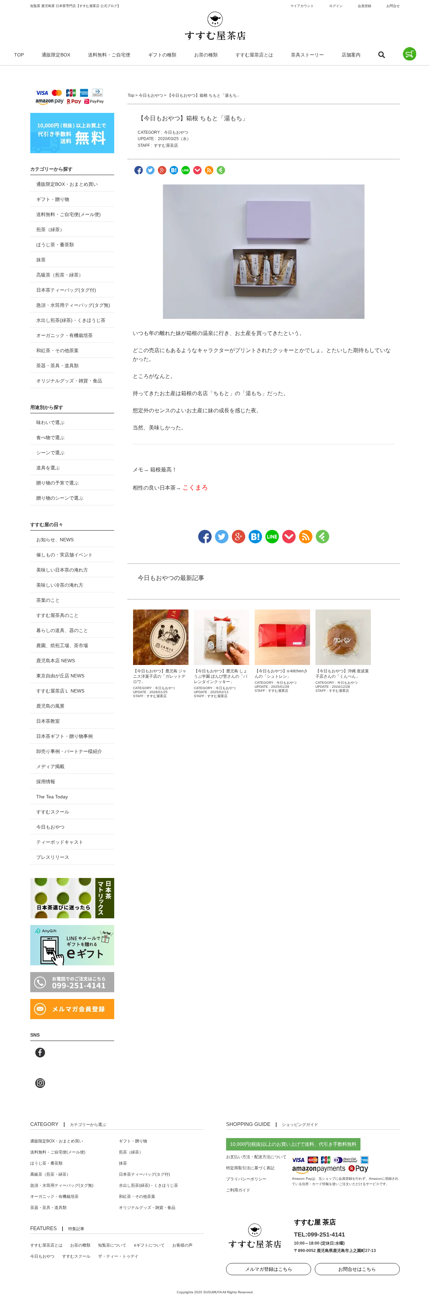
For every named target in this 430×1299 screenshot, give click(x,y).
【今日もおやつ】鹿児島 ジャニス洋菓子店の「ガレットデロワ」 (159, 676)
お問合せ (393, 6)
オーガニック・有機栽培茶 (64, 335)
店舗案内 (351, 54)
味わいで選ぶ (50, 422)
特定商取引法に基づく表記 (250, 1168)
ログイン (336, 6)
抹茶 (41, 259)
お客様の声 (182, 1245)
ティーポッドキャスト (59, 842)
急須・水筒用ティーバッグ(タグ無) (73, 305)
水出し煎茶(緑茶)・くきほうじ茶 (70, 320)
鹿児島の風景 (50, 706)
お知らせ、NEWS (55, 539)
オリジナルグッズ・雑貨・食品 (69, 380)
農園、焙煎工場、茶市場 (62, 645)
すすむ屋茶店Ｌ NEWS (60, 691)
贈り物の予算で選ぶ (57, 483)
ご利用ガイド (238, 1190)
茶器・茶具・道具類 (57, 365)
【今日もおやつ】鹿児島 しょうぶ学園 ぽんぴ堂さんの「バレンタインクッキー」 (220, 676)
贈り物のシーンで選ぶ (59, 498)
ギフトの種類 (162, 54)
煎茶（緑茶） (50, 229)
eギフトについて (149, 1245)
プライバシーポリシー (246, 1179)
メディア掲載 (50, 766)
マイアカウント (302, 6)
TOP (19, 54)
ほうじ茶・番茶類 (55, 244)
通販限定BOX (56, 54)
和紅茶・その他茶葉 (57, 350)
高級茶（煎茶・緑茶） (59, 275)
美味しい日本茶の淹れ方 (62, 570)
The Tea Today (52, 796)
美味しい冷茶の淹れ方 (59, 585)
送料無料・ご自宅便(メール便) (68, 214)
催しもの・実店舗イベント (64, 554)
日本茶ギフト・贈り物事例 (64, 736)
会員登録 (364, 6)
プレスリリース (52, 857)
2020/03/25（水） (174, 138)
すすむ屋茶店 (166, 145)
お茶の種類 (206, 54)
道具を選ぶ (48, 467)
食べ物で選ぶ (50, 437)
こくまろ (195, 487)
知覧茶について (112, 1245)
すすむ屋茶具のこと (57, 615)
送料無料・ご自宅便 (109, 54)
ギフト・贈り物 (52, 199)
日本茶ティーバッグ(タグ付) (66, 290)
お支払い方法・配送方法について (256, 1157)
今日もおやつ (151, 95)
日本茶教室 (48, 721)
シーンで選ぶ (50, 452)
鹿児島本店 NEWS (55, 660)
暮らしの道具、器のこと (62, 630)
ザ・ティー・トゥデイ (118, 1256)
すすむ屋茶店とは (254, 54)
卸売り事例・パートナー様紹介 (69, 751)
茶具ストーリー (307, 54)
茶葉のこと (48, 600)
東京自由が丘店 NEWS (60, 675)
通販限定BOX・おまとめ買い (67, 184)
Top (131, 95)
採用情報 (45, 781)
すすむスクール (52, 811)
